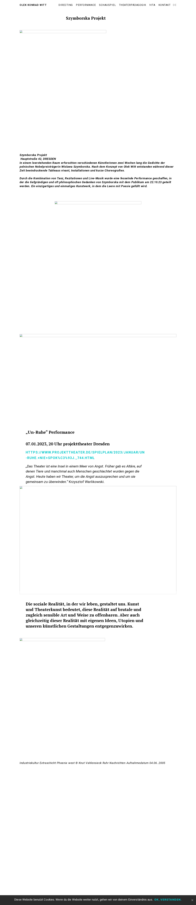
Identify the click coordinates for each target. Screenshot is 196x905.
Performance (86, 5)
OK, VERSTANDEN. (168, 899)
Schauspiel (107, 5)
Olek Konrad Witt (33, 5)
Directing (65, 5)
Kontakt (164, 5)
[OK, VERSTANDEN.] (192, 900)
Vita (152, 5)
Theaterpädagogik (132, 5)
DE (174, 5)
